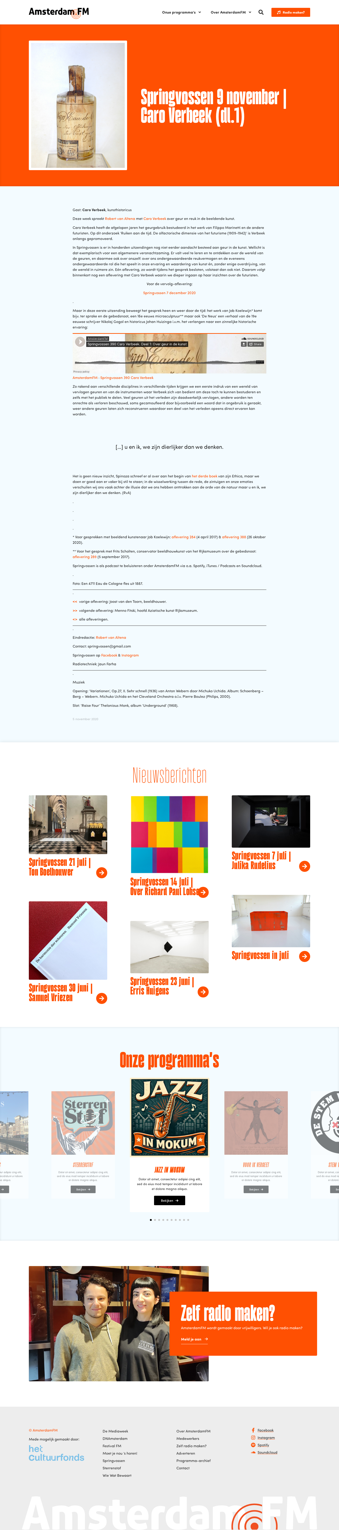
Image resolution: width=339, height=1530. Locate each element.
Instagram (130, 655)
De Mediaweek (115, 1431)
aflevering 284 (184, 537)
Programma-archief (193, 1460)
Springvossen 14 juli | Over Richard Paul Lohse (164, 887)
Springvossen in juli (260, 956)
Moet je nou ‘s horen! (120, 1453)
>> (75, 610)
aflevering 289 (85, 556)
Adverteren (185, 1453)
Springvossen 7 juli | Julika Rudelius (261, 861)
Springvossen (114, 1460)
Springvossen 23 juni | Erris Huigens (162, 987)
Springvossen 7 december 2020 (169, 292)
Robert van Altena (120, 218)
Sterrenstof (112, 1468)
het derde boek (204, 476)
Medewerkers (187, 1438)
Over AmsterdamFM (228, 12)
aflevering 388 (234, 537)
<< (75, 601)
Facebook (109, 655)
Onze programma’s (179, 12)
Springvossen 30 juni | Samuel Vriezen (61, 993)
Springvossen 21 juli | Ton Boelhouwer (60, 868)
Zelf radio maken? (191, 1446)
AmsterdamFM (85, 377)
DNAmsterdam (115, 1438)
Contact (183, 1468)
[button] (261, 12)
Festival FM (112, 1446)
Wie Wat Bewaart (117, 1475)
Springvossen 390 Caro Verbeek (126, 377)
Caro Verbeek (154, 218)
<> (75, 619)
